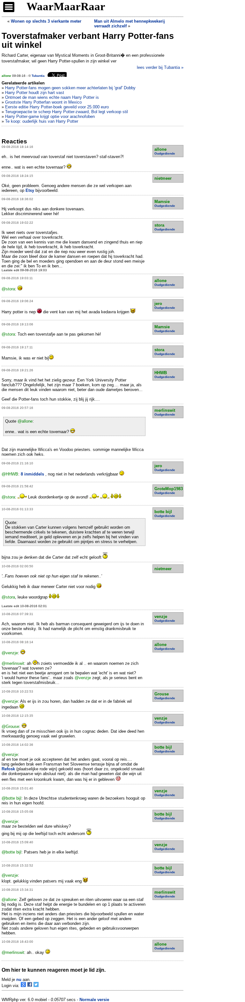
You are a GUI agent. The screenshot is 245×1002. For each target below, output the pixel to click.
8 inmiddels (33, 474)
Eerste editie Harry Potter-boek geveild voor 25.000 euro (57, 107)
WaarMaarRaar (65, 6)
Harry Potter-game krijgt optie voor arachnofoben (50, 116)
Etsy (30, 190)
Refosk (8, 768)
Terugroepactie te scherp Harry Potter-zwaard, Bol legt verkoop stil (66, 111)
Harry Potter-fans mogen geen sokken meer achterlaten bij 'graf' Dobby (70, 87)
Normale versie (94, 999)
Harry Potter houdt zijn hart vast (34, 92)
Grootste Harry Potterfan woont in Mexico (43, 102)
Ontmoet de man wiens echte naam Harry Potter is (52, 97)
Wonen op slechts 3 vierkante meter (46, 21)
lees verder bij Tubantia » (160, 67)
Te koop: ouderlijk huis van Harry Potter (41, 121)
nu (18, 979)
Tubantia (38, 75)
